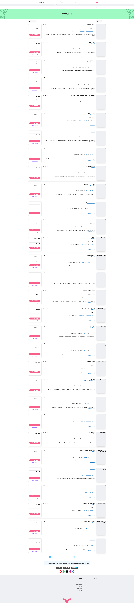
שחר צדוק (93, 149)
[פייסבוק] (73, 571)
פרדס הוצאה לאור (84, 244)
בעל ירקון (93, 237)
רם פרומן (93, 291)
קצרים (90, 297)
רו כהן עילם (93, 79)
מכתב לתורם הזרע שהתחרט (89, 503)
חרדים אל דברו (91, 273)
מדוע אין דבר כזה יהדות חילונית (88, 308)
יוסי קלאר (88, 61)
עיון (92, 67)
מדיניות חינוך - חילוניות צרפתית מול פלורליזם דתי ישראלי (83, 95)
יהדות (92, 31)
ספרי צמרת (85, 510)
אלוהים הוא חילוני (91, 361)
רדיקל (80, 262)
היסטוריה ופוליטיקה (88, 385)
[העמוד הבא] (50, 557)
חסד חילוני (92, 397)
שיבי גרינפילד (92, 540)
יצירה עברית (79, 297)
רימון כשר (93, 433)
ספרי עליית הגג (80, 120)
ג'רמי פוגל (93, 256)
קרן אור (86, 368)
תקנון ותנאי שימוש (76, 594)
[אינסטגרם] (70, 571)
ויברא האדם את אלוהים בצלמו (89, 521)
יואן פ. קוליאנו (85, 380)
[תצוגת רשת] (32, 21)
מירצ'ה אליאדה (92, 380)
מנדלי (82, 48)
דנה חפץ (93, 398)
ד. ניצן (93, 522)
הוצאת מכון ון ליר (81, 208)
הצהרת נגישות (57, 594)
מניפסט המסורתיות (91, 24)
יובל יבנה (93, 132)
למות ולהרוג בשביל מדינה (89, 468)
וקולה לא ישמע (91, 42)
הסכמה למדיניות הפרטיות (60, 4)
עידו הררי (89, 203)
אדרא (86, 154)
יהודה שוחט (92, 61)
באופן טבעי (85, 457)
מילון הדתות (92, 379)
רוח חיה (93, 77)
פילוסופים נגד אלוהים (90, 255)
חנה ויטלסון (88, 220)
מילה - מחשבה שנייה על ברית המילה (87, 450)
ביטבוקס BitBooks (86, 297)
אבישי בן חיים (92, 25)
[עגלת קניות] (39, 2)
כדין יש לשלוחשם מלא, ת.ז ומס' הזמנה (93, 585)
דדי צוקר (93, 167)
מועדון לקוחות (79, 588)
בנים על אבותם (91, 113)
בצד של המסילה (91, 131)
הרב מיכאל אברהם (91, 309)
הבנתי (55, 4)
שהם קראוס (75, 297)
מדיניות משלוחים (79, 584)
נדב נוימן (93, 238)
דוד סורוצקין (92, 345)
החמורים (93, 414)
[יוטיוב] (61, 571)
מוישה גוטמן (92, 114)
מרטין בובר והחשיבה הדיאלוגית (88, 219)
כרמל (86, 190)
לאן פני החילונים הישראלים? (89, 290)
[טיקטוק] (67, 571)
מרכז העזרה (80, 582)
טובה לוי (93, 504)
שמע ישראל (92, 326)
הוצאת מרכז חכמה (84, 280)
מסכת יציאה (92, 60)
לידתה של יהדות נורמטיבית (89, 344)
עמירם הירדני (92, 43)
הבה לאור (83, 262)
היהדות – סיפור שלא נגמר (89, 184)
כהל (86, 136)
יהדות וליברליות (91, 539)
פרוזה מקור (91, 48)
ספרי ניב (82, 421)
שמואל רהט (92, 185)
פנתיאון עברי (92, 432)
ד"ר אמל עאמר (92, 96)
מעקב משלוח (80, 586)
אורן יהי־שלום (92, 327)
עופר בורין (93, 486)
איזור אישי (80, 590)
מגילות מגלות (92, 485)
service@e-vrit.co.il (94, 582)
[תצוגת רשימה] (35, 21)
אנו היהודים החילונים (90, 166)
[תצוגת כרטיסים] (29, 21)
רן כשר (93, 451)
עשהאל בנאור (92, 362)
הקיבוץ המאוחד (87, 208)
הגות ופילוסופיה (88, 31)
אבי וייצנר (93, 415)
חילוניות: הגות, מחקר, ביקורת (88, 202)
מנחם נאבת (92, 274)
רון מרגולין (93, 220)
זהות (94, 148)
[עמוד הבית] (96, 7)
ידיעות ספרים (82, 31)
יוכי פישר (93, 203)
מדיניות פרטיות (66, 594)
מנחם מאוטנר (92, 469)
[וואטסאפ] (64, 571)
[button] (37, 2)
